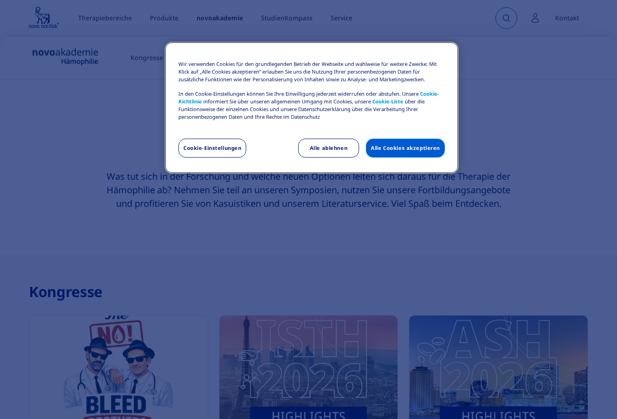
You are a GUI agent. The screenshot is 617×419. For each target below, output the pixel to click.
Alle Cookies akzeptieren (405, 147)
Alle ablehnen (328, 147)
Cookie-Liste (387, 101)
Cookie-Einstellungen (212, 147)
